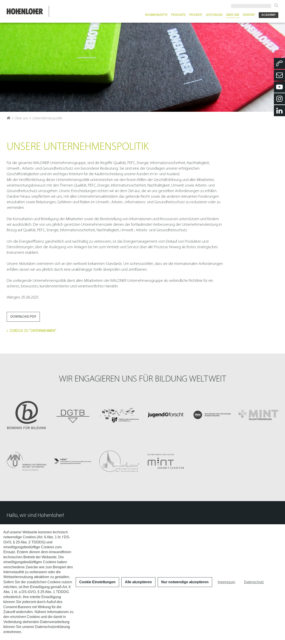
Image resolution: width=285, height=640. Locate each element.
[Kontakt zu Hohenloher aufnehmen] (279, 75)
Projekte (195, 15)
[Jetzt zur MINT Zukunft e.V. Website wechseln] (165, 461)
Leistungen (214, 15)
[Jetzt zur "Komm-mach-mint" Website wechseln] (212, 415)
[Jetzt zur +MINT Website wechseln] (258, 415)
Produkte (178, 15)
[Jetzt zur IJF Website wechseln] (119, 415)
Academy (268, 15)
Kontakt (249, 15)
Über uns (232, 15)
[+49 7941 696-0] (279, 63)
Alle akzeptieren (138, 582)
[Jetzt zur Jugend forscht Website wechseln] (165, 415)
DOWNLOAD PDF (23, 317)
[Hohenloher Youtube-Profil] (279, 87)
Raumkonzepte (156, 15)
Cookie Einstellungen (97, 582)
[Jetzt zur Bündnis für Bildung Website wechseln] (26, 415)
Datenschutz (254, 582)
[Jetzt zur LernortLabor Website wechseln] (119, 461)
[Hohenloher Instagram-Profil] (279, 98)
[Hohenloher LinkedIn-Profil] (279, 110)
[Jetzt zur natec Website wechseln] (73, 461)
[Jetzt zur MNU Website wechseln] (26, 461)
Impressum (226, 582)
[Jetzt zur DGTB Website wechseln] (73, 415)
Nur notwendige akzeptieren (185, 582)
